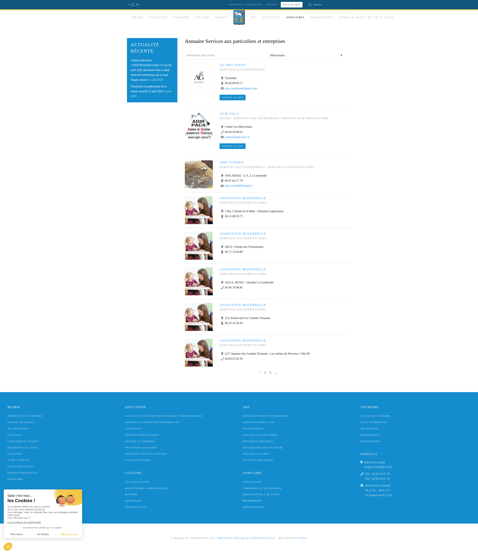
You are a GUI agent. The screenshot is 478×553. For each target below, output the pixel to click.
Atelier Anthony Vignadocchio (266, 416)
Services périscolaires (142, 435)
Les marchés (369, 429)
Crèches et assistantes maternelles (152, 422)
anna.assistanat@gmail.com (241, 88)
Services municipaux (22, 473)
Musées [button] (221, 17)
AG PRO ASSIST (233, 65)
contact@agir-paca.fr (237, 137)
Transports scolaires (141, 448)
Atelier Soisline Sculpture (263, 448)
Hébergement (370, 435)
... (276, 372)
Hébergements (253, 507)
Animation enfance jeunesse (146, 454)
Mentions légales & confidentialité (246, 538)
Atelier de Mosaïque (258, 441)
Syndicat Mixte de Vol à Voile (366, 17)
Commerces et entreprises (262, 488)
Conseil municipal (21, 422)
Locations (14, 454)
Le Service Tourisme (375, 416)
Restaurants (252, 501)
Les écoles (133, 429)
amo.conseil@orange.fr (238, 185)
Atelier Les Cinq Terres (260, 435)
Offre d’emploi (18, 460)
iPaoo (302, 538)
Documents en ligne (22, 448)
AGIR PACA (229, 113)
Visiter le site (232, 97)
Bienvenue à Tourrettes (245, 5)
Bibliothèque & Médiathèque (146, 488)
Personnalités (136, 507)
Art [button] (253, 17)
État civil (14, 435)
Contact (271, 5)
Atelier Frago (253, 429)
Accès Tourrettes (373, 422)
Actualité (271, 17)
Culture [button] (202, 17)
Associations (252, 482)
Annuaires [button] (295, 17)
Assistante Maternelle (243, 198)
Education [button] (158, 17)
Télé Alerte (291, 5)
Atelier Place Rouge (258, 460)
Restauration (370, 441)
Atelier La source (256, 454)
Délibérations (18, 429)
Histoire (131, 494)
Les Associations (137, 482)
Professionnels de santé (261, 494)
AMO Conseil (232, 162)
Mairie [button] (137, 17)
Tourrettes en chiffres (24, 416)
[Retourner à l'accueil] (239, 17)
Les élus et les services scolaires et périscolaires (163, 416)
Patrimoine (133, 501)
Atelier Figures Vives (259, 422)
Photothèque (322, 17)
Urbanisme (15, 479)
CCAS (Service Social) (23, 441)
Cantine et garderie (140, 441)
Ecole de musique (138, 460)
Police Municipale (20, 466)
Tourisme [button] (181, 17)
